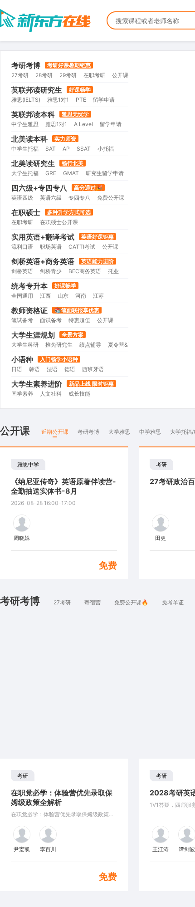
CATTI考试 (81, 246)
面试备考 (51, 320)
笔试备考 (22, 320)
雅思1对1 (58, 99)
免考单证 (173, 602)
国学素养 (22, 393)
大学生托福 (25, 173)
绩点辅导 (90, 344)
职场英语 (51, 246)
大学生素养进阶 (36, 383)
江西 (45, 295)
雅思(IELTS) (25, 99)
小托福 (106, 148)
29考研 (68, 75)
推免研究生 (59, 344)
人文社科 (51, 393)
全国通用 (22, 295)
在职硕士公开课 (59, 222)
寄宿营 (92, 602)
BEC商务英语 (84, 271)
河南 (80, 295)
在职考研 (94, 75)
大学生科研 (25, 344)
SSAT (84, 148)
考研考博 (25, 65)
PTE (81, 99)
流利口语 (22, 246)
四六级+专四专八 (39, 187)
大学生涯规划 (33, 334)
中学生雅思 (25, 124)
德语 (69, 369)
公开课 (120, 75)
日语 (16, 369)
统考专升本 (29, 285)
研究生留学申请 (105, 173)
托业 (113, 271)
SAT (50, 148)
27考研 (20, 75)
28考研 (44, 75)
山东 (63, 295)
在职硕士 (25, 212)
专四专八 (79, 197)
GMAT (71, 173)
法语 (52, 369)
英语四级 (22, 197)
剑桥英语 (22, 271)
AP (66, 148)
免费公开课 (110, 197)
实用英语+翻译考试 (42, 236)
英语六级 (51, 197)
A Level (83, 124)
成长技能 (79, 393)
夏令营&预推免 (126, 344)
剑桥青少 (51, 271)
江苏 (98, 295)
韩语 (34, 369)
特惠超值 (79, 320)
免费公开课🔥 (131, 602)
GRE (50, 173)
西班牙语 (93, 369)
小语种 (22, 359)
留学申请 (104, 99)
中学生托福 (25, 148)
